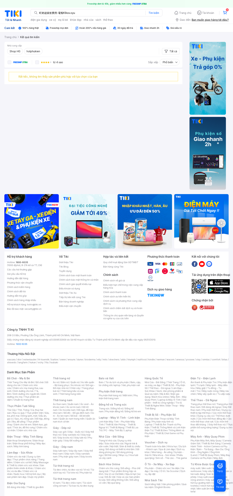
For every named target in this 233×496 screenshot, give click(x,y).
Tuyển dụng (65, 271)
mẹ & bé (63, 19)
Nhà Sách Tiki (154, 480)
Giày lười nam (60, 450)
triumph (132, 359)
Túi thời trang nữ (63, 465)
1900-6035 (22, 262)
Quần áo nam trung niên (71, 418)
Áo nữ (56, 382)
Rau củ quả (18, 413)
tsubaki (54, 362)
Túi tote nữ (72, 472)
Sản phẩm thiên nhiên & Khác (25, 467)
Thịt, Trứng (23, 410)
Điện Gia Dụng (16, 483)
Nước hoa (19, 474)
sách (98, 19)
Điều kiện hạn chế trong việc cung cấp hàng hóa (123, 286)
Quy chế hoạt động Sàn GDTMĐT (120, 262)
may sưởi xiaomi (206, 477)
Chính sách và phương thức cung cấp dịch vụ (122, 302)
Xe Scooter (173, 471)
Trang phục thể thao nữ (203, 404)
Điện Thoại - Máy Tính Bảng (25, 436)
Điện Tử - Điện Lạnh (203, 378)
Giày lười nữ (80, 437)
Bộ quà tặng (114, 482)
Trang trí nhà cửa (107, 440)
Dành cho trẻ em (22, 424)
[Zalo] (209, 264)
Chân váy (75, 388)
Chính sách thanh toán (115, 292)
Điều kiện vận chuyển (70, 306)
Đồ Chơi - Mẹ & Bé (18, 378)
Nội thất (114, 446)
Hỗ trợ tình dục (33, 474)
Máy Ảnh (218, 458)
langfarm (23, 362)
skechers (114, 359)
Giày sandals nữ (71, 434)
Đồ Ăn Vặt (110, 477)
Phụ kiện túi (86, 472)
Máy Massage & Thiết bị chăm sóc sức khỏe (28, 464)
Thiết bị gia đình (35, 487)
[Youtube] (202, 264)
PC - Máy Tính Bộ (113, 430)
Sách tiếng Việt (152, 484)
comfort (216, 359)
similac (206, 359)
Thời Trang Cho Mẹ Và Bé (20, 382)
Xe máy (155, 471)
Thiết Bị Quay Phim (209, 455)
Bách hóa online (160, 396)
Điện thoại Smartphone (19, 440)
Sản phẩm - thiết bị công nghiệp (165, 401)
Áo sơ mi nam (73, 407)
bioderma (90, 359)
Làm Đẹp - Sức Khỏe (20, 452)
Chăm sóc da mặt (16, 456)
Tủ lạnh (201, 385)
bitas (224, 359)
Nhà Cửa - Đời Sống (111, 436)
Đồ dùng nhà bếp (16, 487)
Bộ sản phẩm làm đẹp (26, 475)
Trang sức (104, 408)
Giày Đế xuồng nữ (73, 440)
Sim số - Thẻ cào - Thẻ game (171, 458)
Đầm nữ (65, 382)
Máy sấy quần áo (207, 394)
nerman (161, 359)
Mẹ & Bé (164, 394)
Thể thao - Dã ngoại (159, 388)
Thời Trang (173, 382)
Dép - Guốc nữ (76, 431)
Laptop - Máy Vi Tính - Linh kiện (119, 417)
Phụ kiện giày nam (68, 456)
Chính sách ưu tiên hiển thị (117, 296)
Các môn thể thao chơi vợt (211, 420)
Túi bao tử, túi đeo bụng (80, 485)
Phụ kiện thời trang (111, 391)
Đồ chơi (40, 382)
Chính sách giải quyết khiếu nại (75, 284)
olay (198, 359)
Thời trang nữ (61, 378)
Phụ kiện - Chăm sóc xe (157, 468)
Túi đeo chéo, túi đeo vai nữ (67, 469)
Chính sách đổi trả (16, 291)
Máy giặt (201, 388)
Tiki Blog (63, 266)
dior (19, 359)
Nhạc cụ (123, 455)
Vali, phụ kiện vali (131, 385)
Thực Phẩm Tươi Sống (21, 406)
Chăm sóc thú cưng (109, 468)
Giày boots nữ (65, 437)
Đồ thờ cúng (111, 455)
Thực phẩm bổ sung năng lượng (212, 426)
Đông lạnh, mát (29, 415)
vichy (40, 362)
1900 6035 (21, 344)
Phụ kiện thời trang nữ (110, 395)
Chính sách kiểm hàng (18, 287)
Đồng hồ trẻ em (133, 411)
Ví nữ (86, 469)
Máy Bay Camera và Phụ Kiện (210, 456)
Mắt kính (127, 395)
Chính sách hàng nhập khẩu (21, 300)
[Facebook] (195, 264)
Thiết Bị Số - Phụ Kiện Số (160, 414)
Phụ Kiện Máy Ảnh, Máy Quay (206, 440)
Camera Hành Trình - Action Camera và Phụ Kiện (211, 446)
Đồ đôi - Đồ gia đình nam (76, 413)
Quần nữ (75, 382)
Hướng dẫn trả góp (17, 295)
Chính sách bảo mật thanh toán (75, 275)
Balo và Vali (106, 378)
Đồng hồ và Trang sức (113, 404)
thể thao (108, 19)
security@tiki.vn (33, 309)
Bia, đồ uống (18, 421)
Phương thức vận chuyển (20, 282)
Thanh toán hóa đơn (155, 446)
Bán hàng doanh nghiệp (71, 301)
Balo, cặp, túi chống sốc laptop (120, 384)
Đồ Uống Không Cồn (117, 480)
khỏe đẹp (76, 19)
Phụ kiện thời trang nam (118, 397)
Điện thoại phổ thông (24, 443)
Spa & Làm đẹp (167, 449)
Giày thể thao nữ (216, 424)
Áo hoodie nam (67, 410)
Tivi (198, 391)
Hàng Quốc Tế (154, 378)
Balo (101, 382)
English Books (162, 487)
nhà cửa (88, 19)
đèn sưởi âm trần (205, 488)
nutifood (142, 359)
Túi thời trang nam (64, 478)
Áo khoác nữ (77, 385)
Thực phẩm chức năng (24, 459)
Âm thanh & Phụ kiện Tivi (203, 382)
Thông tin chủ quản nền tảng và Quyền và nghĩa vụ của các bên (123, 317)
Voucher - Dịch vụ (156, 442)
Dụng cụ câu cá (206, 415)
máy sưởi (195, 468)
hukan (32, 362)
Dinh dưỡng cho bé (23, 391)
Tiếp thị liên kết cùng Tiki (72, 297)
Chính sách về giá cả (114, 280)
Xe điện (175, 468)
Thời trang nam (62, 400)
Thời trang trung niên (70, 394)
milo (105, 359)
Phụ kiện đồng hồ (114, 411)
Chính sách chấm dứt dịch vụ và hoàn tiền (122, 309)
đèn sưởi (206, 468)
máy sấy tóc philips (213, 471)
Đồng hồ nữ (117, 408)
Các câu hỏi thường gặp (19, 269)
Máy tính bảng (21, 446)
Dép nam (69, 453)
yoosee (190, 359)
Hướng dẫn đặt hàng (17, 278)
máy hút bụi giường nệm (210, 481)
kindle (151, 359)
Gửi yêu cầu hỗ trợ (16, 274)
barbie (54, 359)
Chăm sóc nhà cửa (27, 430)
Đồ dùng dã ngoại (211, 407)
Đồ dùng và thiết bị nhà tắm (120, 449)
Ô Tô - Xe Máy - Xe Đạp (160, 464)
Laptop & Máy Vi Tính (169, 399)
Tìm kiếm (154, 12)
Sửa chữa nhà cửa (114, 443)
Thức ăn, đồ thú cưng (24, 427)
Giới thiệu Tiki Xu (67, 293)
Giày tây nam (75, 450)
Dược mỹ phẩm (36, 477)
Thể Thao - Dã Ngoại (204, 400)
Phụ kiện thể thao (211, 410)
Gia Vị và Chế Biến (114, 474)
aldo (123, 359)
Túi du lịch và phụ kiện (117, 382)
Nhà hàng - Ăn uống (162, 452)
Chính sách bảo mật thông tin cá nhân (78, 279)
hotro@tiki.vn (34, 304)
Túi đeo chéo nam (71, 482)
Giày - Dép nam (63, 446)
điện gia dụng (39, 19)
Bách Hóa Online (109, 464)
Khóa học (172, 446)
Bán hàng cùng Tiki (113, 266)
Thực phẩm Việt (34, 413)
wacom (170, 359)
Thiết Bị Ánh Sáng (211, 443)
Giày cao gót (59, 431)
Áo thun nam (59, 404)
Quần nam (73, 404)
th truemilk (43, 359)
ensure (71, 359)
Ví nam (56, 482)
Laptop (128, 430)
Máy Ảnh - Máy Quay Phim (207, 436)
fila (46, 362)
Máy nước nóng (210, 391)
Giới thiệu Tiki (66, 262)
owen (63, 359)
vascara (11, 359)
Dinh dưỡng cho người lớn (26, 394)
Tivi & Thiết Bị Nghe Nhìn (163, 404)
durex (80, 359)
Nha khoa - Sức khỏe (164, 455)
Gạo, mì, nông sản (24, 418)
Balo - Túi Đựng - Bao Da (210, 449)
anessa (180, 359)
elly (99, 359)
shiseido (11, 362)
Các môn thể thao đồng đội (212, 418)
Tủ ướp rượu (224, 394)
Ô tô (162, 471)
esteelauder (29, 359)
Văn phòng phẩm (171, 484)
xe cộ (52, 19)
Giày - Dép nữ (62, 427)
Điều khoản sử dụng (69, 288)
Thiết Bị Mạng (117, 427)
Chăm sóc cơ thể (23, 462)
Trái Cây (11, 410)
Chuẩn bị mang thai (24, 399)
